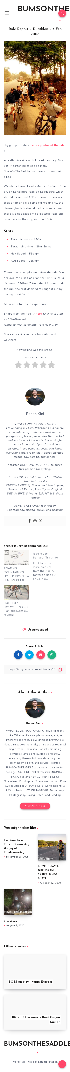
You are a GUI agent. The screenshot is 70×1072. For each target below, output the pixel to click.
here (39, 314)
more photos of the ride (48, 145)
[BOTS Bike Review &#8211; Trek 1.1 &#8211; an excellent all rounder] (16, 592)
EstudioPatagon (48, 1061)
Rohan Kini (33, 723)
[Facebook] (29, 521)
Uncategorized (38, 629)
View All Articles (35, 806)
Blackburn (10, 921)
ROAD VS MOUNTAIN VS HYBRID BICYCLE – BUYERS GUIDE (16, 574)
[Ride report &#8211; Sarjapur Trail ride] (47, 565)
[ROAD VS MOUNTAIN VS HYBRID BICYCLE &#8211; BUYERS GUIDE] (16, 557)
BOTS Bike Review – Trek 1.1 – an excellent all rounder (16, 609)
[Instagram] (35, 521)
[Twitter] (40, 521)
